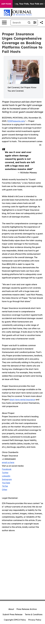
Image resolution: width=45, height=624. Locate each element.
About (11, 609)
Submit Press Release (12, 614)
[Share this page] (41, 22)
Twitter (5, 472)
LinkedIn (6, 476)
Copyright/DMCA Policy (15, 620)
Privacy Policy (34, 620)
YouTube (6, 483)
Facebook (6, 469)
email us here (8, 462)
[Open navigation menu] (4, 22)
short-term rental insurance (22, 399)
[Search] (29, 22)
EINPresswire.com (16, 121)
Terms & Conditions (33, 614)
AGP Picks (6, 4)
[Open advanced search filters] (35, 22)
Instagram (7, 479)
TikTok (5, 486)
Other (4, 489)
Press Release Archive (26, 609)
